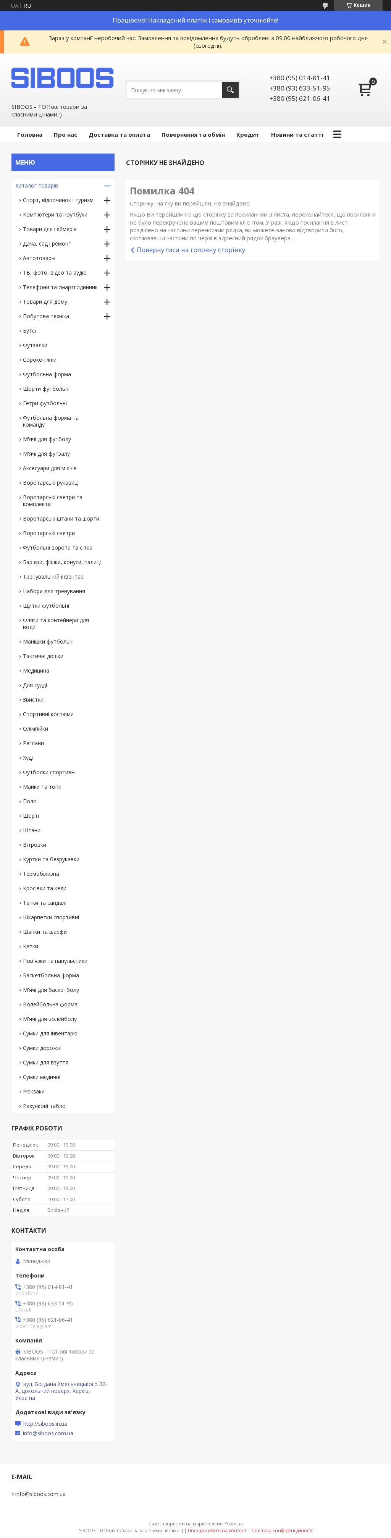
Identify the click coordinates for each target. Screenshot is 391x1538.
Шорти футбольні (46, 388)
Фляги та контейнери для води (56, 623)
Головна (29, 134)
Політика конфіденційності (282, 1530)
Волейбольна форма (50, 1004)
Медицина (36, 670)
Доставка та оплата (119, 134)
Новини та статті (297, 134)
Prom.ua (234, 1523)
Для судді (35, 685)
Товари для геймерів (50, 229)
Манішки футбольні (48, 641)
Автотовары (39, 258)
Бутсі (29, 330)
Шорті (31, 815)
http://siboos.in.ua (45, 1423)
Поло (30, 801)
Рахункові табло (44, 1105)
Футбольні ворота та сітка (57, 547)
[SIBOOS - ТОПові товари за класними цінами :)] (63, 78)
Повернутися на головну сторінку (191, 249)
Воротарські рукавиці (51, 482)
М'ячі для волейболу (50, 1018)
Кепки (30, 946)
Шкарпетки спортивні (51, 917)
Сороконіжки (40, 359)
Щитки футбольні (46, 605)
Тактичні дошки (43, 656)
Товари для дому (45, 301)
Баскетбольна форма (51, 975)
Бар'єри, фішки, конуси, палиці (62, 562)
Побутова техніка (46, 316)
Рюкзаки (34, 1091)
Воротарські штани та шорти (61, 518)
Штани (31, 830)
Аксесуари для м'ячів (50, 468)
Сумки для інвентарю (50, 1033)
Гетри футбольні (45, 403)
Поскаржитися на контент (217, 1530)
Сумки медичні (41, 1076)
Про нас (65, 134)
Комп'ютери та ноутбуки (55, 214)
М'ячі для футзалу (46, 453)
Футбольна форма (47, 374)
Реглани (33, 743)
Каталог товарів (36, 185)
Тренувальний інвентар (53, 576)
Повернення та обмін (193, 134)
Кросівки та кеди (44, 888)
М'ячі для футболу (47, 439)
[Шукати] (230, 90)
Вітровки (34, 844)
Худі (28, 757)
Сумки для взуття (45, 1062)
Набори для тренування (54, 591)
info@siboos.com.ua (48, 1433)
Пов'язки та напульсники (55, 960)
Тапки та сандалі (44, 902)
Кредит (248, 134)
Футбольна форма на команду (51, 421)
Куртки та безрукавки (51, 859)
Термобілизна (41, 873)
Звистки (33, 699)
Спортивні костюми (48, 714)
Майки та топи (42, 786)
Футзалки (35, 345)
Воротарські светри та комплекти (52, 500)
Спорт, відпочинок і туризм (58, 200)
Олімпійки (35, 728)
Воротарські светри (49, 533)
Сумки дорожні (42, 1047)
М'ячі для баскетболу (51, 989)
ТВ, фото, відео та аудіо (55, 272)
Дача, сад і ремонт (47, 243)
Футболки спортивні (49, 772)
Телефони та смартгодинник (60, 287)
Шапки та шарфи (45, 931)
